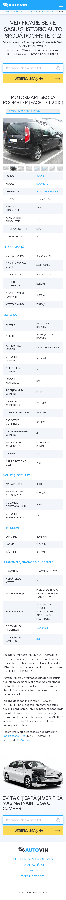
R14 (38, 639)
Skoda (40, 176)
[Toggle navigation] (61, 5)
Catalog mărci (33, 865)
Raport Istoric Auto (14, 736)
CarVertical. (24, 740)
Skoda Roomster (47, 191)
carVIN (33, 870)
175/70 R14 (42, 627)
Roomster (42, 183)
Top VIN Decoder (33, 876)
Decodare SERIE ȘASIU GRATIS (33, 859)
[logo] (15, 5)
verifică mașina (29, 79)
